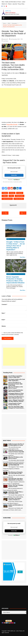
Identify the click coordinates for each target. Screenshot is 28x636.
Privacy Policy (21, 4)
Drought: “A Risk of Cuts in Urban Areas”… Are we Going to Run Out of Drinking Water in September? (15, 245)
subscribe (14, 4)
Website (4, 326)
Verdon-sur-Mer (19, 198)
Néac (12, 195)
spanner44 (5, 39)
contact (23, 1)
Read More (22, 257)
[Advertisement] (14, 102)
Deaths (5, 193)
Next (22, 213)
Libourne (20, 193)
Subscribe (14, 175)
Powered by (10, 179)
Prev (6, 213)
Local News (5, 41)
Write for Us (4, 4)
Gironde (12, 193)
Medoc (5, 195)
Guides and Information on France (13, 1)
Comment (4, 304)
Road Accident (20, 195)
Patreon (10, 4)
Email (3, 319)
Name (3, 313)
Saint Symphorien (8, 198)
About (3, 1)
